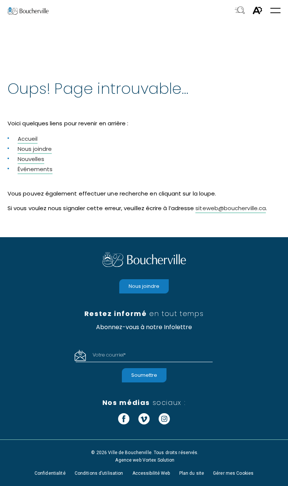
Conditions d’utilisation (99, 473)
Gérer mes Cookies (233, 473)
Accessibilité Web (151, 473)
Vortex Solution (158, 460)
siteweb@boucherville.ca (230, 208)
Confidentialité (50, 473)
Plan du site (191, 473)
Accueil (28, 139)
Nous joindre (35, 149)
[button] (275, 11)
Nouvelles (31, 159)
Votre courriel (109, 354)
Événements (35, 169)
